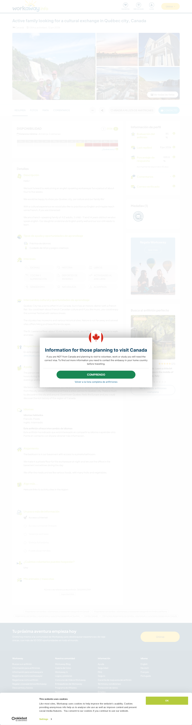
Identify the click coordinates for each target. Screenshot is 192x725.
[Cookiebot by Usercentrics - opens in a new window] (19, 719)
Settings (43, 719)
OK (167, 700)
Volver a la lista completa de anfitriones (96, 381)
